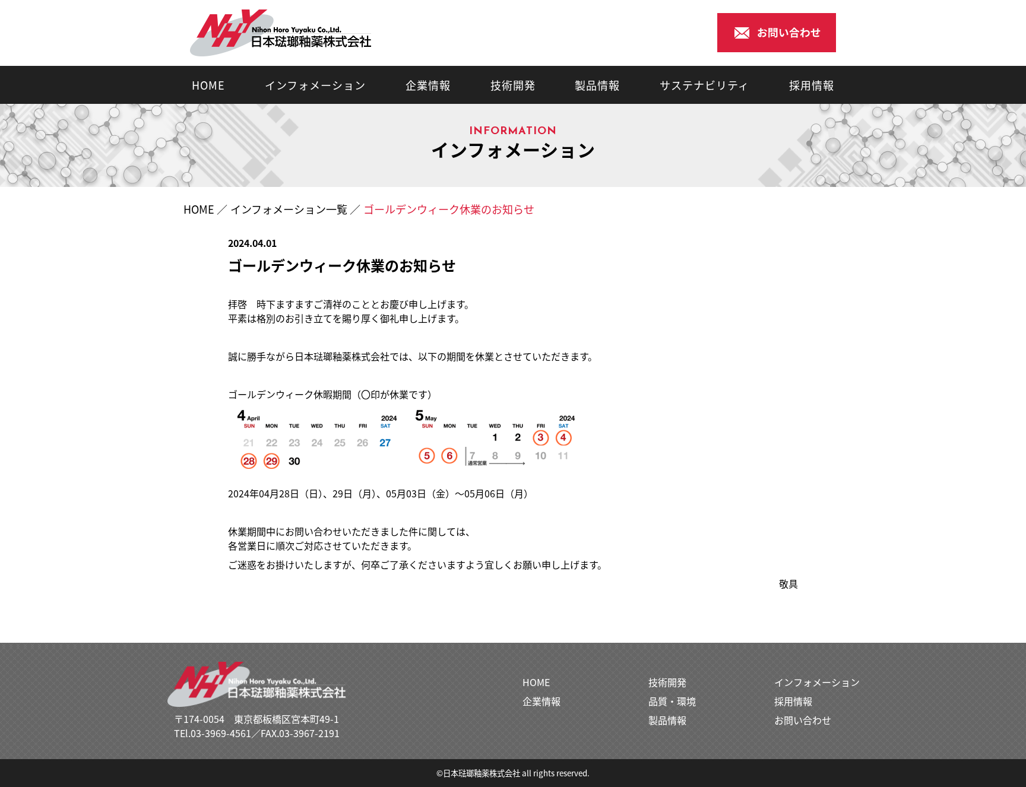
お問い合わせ (802, 720)
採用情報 (811, 85)
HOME (208, 85)
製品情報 (597, 85)
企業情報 (428, 85)
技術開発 (513, 85)
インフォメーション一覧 (288, 209)
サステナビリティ (704, 85)
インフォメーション (315, 85)
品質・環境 (672, 701)
